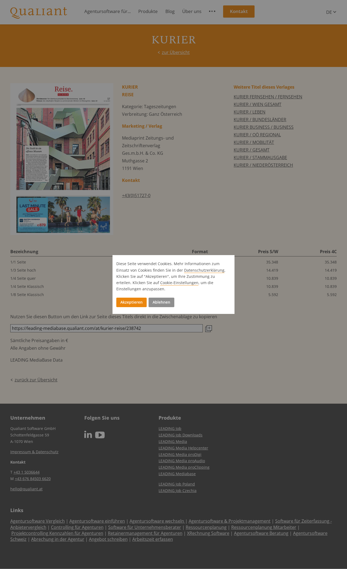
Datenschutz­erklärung (204, 270)
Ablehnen (161, 302)
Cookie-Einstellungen (179, 282)
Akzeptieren (131, 302)
